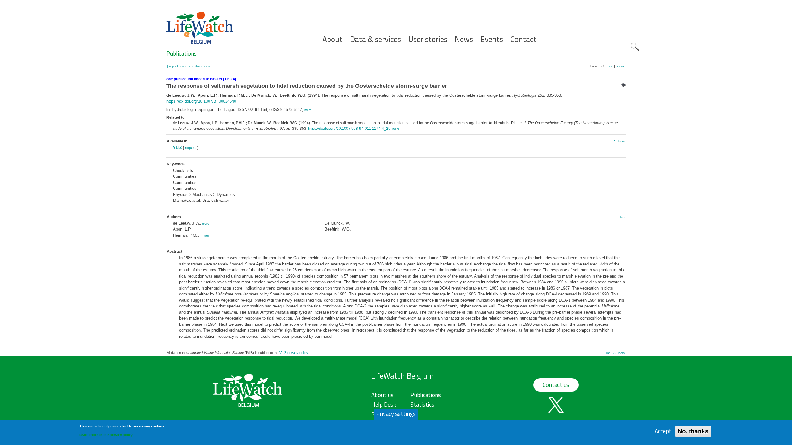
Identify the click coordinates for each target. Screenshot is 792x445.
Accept (663, 431)
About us (382, 395)
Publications (181, 53)
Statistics (422, 404)
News (464, 39)
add (610, 66)
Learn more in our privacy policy (106, 434)
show (620, 66)
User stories (427, 39)
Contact (523, 39)
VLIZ (177, 147)
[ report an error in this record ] (190, 66)
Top (622, 217)
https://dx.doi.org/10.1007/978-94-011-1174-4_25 (349, 128)
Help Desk (383, 404)
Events (491, 39)
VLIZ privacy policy (293, 352)
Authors (619, 141)
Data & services (375, 39)
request (190, 148)
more (308, 110)
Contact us (556, 384)
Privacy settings (396, 413)
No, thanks (693, 431)
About (332, 39)
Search (635, 47)
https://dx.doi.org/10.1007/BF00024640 (201, 101)
